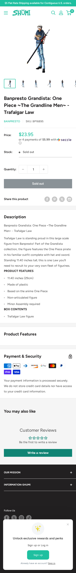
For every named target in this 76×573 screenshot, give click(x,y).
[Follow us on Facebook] (6, 518)
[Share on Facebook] (47, 199)
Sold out (38, 183)
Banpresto (12, 121)
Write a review (38, 453)
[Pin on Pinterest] (54, 199)
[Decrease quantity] (23, 169)
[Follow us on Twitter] (14, 518)
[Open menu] (6, 12)
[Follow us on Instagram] (21, 518)
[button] (45, 141)
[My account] (61, 13)
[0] (68, 12)
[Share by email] (69, 199)
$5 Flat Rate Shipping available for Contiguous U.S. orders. (38, 3)
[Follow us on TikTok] (29, 518)
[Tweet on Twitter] (62, 199)
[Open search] (53, 13)
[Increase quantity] (44, 169)
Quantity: (10, 169)
